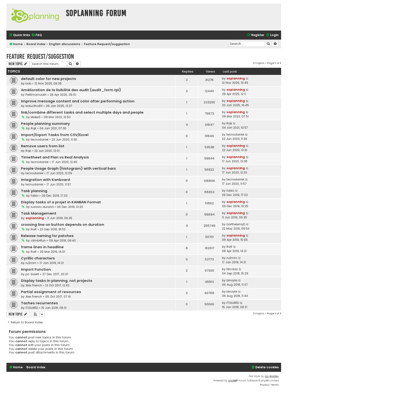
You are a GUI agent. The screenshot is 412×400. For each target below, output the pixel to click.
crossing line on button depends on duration (62, 224)
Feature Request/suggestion (40, 56)
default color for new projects (48, 78)
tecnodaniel (39, 139)
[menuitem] (36, 35)
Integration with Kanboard (45, 179)
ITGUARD (32, 308)
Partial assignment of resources (51, 291)
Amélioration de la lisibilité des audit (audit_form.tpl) (71, 90)
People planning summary (45, 123)
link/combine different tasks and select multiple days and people (82, 112)
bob (28, 83)
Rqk (33, 128)
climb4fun (38, 240)
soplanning (236, 78)
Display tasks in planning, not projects (56, 280)
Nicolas (232, 269)
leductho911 (34, 106)
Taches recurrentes (39, 303)
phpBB (232, 380)
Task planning (34, 191)
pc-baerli (32, 274)
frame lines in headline (42, 247)
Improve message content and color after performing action (77, 101)
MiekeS (36, 117)
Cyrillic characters (38, 258)
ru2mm (31, 263)
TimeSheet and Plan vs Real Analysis (55, 157)
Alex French (34, 285)
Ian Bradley (272, 376)
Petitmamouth (36, 95)
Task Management (38, 213)
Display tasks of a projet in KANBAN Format (61, 202)
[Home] (35, 17)
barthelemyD (236, 224)
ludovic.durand (42, 207)
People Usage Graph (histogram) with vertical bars (68, 168)
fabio (34, 196)
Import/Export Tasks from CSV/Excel (54, 134)
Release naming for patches (47, 235)
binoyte (232, 280)
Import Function (36, 269)
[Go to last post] (247, 78)
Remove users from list (42, 146)
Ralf (33, 229)
